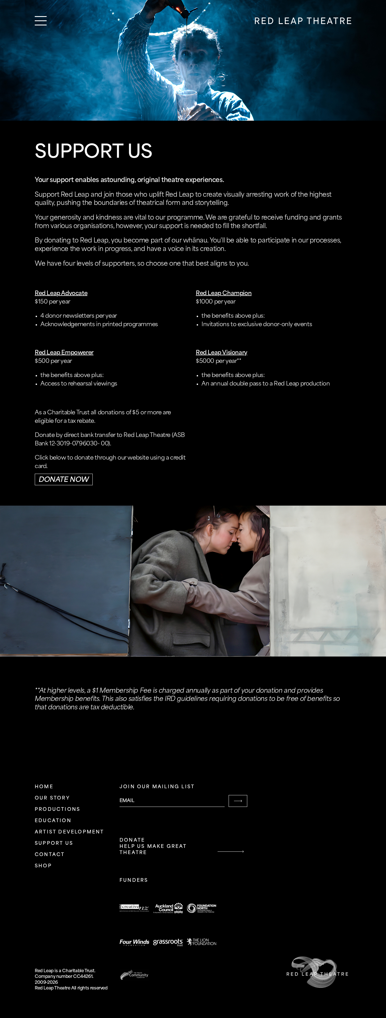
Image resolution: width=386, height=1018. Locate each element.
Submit (238, 801)
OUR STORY (52, 798)
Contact (50, 854)
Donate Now (64, 480)
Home (44, 787)
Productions (57, 809)
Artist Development (69, 832)
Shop (43, 866)
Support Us (54, 843)
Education (53, 820)
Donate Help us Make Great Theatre (153, 846)
